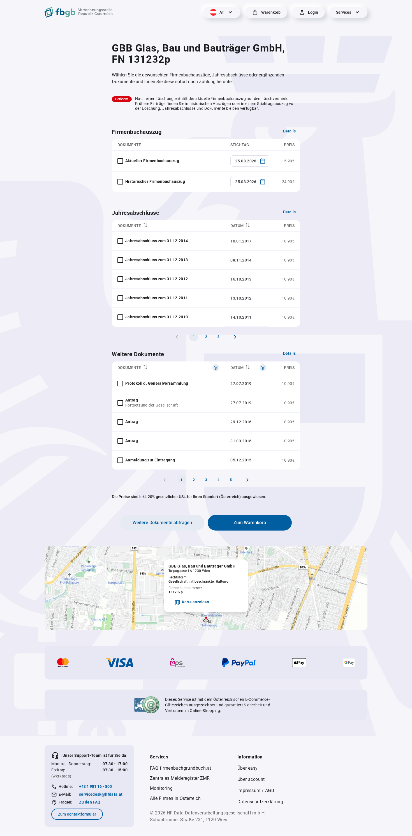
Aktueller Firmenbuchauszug (152, 160)
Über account (251, 779)
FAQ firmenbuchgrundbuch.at (180, 768)
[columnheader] (168, 226)
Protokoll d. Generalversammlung (156, 383)
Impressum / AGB (255, 790)
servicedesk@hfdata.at (100, 794)
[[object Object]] (215, 367)
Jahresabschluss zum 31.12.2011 (156, 298)
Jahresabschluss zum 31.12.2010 (156, 317)
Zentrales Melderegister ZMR (180, 778)
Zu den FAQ (90, 802)
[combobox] (249, 161)
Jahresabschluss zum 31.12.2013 (156, 260)
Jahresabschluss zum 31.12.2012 (156, 279)
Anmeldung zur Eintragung (150, 460)
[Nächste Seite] (235, 336)
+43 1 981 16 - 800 (95, 786)
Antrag (131, 400)
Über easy (247, 768)
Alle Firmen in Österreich (175, 798)
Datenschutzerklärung (260, 801)
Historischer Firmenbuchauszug (155, 181)
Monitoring (161, 788)
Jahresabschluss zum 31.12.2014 (156, 241)
